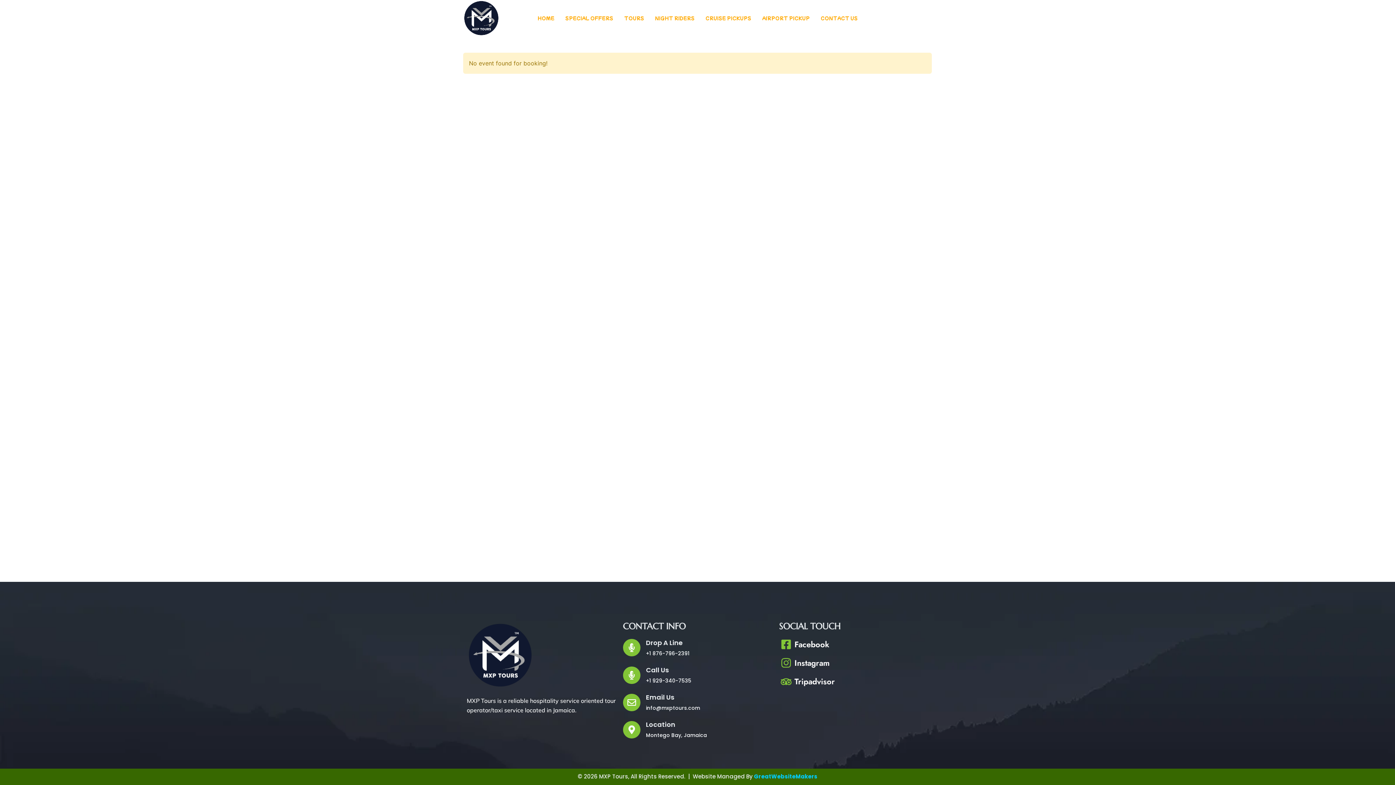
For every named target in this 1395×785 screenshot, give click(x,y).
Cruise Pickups (728, 18)
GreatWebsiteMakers (785, 776)
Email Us (660, 697)
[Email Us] (631, 702)
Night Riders (675, 18)
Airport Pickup (786, 18)
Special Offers (589, 18)
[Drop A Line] (631, 647)
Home (546, 18)
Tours (634, 18)
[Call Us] (631, 675)
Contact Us (839, 18)
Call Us (657, 670)
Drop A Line (664, 642)
